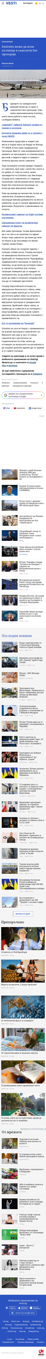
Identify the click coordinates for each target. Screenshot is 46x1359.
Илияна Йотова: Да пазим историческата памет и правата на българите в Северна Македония (31, 599)
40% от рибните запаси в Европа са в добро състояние (31, 1186)
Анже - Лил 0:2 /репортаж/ (26, 1246)
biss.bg (21, 540)
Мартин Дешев (7, 63)
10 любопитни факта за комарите (17, 1020)
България (22, 665)
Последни (28, 3)
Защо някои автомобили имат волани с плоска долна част (31, 549)
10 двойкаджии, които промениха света (20, 1085)
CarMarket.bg (35, 1325)
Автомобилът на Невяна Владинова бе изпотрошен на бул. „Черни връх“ (31, 519)
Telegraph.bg (33, 1331)
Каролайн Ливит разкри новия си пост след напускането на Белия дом (31, 614)
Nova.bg (8, 1325)
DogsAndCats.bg (21, 1325)
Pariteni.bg (12, 1331)
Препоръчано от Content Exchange (32, 1129)
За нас (9, 1339)
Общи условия (33, 1339)
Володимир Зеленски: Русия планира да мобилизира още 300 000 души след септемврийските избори (31, 884)
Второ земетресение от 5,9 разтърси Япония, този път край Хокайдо (30, 645)
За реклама (19, 1339)
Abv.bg (5, 1321)
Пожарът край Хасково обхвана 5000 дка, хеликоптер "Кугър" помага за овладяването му (30, 474)
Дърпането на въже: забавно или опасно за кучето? (30, 1141)
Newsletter (21, 408)
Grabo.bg (40, 1328)
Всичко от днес (23, 914)
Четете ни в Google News (25, 1313)
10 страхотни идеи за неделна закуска (19, 1053)
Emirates (6, 383)
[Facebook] (23, 1345)
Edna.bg (22, 1331)
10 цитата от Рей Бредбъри (14, 952)
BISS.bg (5, 1328)
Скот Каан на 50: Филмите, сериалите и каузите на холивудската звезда (31, 836)
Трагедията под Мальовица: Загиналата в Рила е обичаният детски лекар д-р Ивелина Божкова (31, 692)
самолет (34, 383)
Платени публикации (25, 1342)
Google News (37, 408)
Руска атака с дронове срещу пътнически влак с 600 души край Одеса (31, 503)
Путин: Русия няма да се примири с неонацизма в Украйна (31, 724)
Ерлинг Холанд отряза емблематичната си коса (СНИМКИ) (31, 488)
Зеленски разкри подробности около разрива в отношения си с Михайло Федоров (31, 709)
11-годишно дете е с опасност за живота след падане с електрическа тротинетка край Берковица (31, 788)
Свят (21, 650)
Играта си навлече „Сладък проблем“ (19, 984)
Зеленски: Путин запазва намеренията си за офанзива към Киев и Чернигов (31, 771)
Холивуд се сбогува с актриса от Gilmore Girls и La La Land (31, 820)
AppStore (12, 365)
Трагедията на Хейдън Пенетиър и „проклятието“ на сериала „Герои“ (30, 756)
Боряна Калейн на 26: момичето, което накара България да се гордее (31, 1201)
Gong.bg (26, 1321)
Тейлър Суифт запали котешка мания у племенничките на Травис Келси (29, 1217)
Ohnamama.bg (16, 1328)
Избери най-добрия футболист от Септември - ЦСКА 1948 (31, 1232)
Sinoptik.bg (29, 1328)
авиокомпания (20, 383)
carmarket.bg (23, 554)
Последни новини (17, 635)
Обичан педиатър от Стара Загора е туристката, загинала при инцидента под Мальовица (31, 1264)
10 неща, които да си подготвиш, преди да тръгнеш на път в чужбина (21, 1119)
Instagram (37, 374)
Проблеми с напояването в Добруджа (31, 1170)
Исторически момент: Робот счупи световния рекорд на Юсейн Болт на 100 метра (31, 583)
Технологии (7, 42)
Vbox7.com (15, 1321)
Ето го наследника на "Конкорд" (18, 323)
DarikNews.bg (37, 1321)
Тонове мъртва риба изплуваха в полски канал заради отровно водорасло (30, 867)
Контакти (40, 1342)
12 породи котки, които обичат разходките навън (31, 1155)
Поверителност (8, 1342)
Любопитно (23, 762)
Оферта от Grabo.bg (26, 678)
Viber (8, 408)
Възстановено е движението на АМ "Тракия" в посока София (31, 900)
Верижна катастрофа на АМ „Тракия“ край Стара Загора (31, 660)
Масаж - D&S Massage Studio (29, 674)
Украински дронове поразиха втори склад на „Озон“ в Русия (31, 851)
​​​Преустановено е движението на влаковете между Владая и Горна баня (31, 1281)
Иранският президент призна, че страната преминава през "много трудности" (30, 805)
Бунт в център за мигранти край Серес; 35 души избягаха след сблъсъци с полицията (31, 740)
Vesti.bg (11, 3)
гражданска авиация (22, 386)
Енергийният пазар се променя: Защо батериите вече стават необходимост (30, 534)
